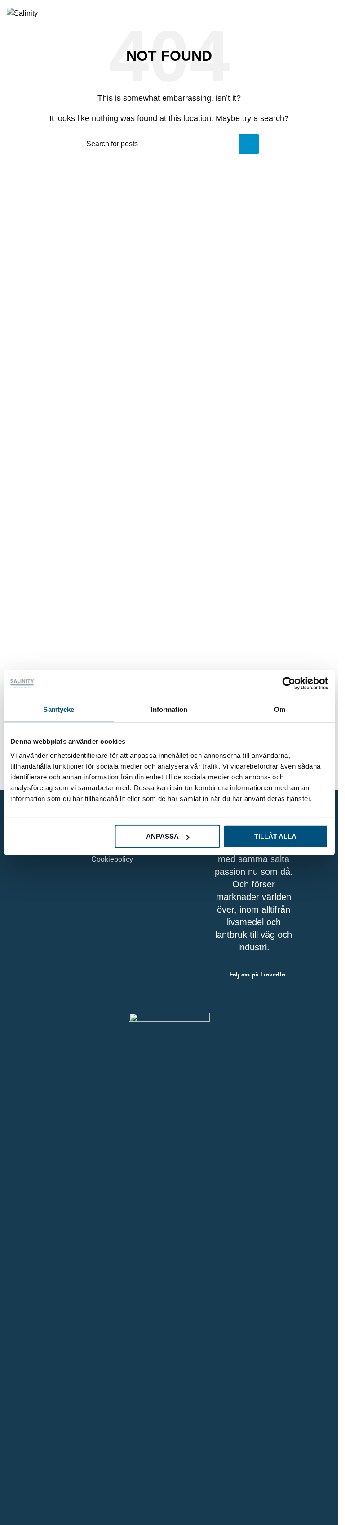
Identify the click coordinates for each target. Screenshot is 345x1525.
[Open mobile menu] (333, 13)
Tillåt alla (275, 836)
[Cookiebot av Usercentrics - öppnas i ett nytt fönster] (288, 683)
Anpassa (162, 836)
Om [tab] (279, 709)
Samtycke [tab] (58, 709)
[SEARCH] (249, 144)
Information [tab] (168, 709)
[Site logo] (22, 13)
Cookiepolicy (112, 859)
